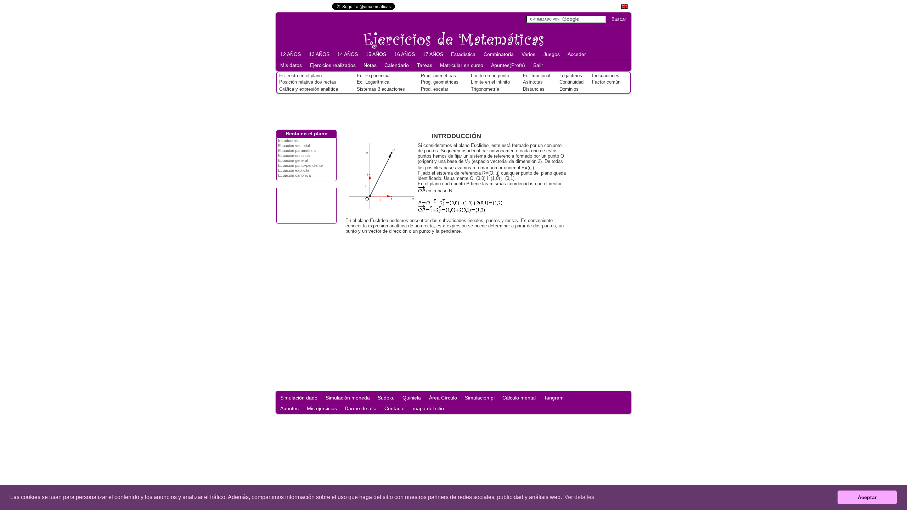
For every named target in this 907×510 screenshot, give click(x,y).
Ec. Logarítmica (373, 82)
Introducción (288, 140)
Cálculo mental (519, 398)
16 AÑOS (404, 54)
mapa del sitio (428, 408)
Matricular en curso (461, 65)
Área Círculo (443, 398)
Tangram (554, 398)
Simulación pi (480, 398)
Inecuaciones (605, 75)
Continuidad (571, 82)
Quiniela (411, 398)
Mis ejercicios (322, 408)
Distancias (534, 89)
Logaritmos (570, 75)
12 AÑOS (290, 54)
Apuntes (289, 408)
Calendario (396, 65)
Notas (370, 65)
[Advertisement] (453, 110)
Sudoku (386, 398)
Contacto (394, 408)
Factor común (606, 82)
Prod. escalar (434, 89)
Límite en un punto (490, 75)
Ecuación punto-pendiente (300, 165)
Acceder (577, 54)
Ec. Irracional (536, 75)
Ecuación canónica (294, 175)
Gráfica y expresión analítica (308, 89)
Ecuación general (293, 160)
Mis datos (291, 65)
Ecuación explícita (293, 170)
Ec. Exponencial (373, 75)
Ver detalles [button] (579, 497)
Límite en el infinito (490, 82)
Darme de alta (361, 408)
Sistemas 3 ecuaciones (381, 89)
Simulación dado (298, 398)
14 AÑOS (347, 54)
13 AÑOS (319, 54)
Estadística (463, 54)
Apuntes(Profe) (508, 65)
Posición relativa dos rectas (307, 82)
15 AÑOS (376, 54)
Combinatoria (499, 54)
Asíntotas (533, 82)
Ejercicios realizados (333, 65)
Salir (538, 65)
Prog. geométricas (439, 82)
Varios (528, 54)
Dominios (569, 89)
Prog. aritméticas (438, 75)
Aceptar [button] (867, 497)
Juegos (551, 54)
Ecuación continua (294, 155)
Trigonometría (485, 89)
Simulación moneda (348, 398)
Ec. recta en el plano (300, 75)
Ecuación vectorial (294, 145)
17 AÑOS (433, 54)
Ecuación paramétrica (297, 150)
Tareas (424, 65)
